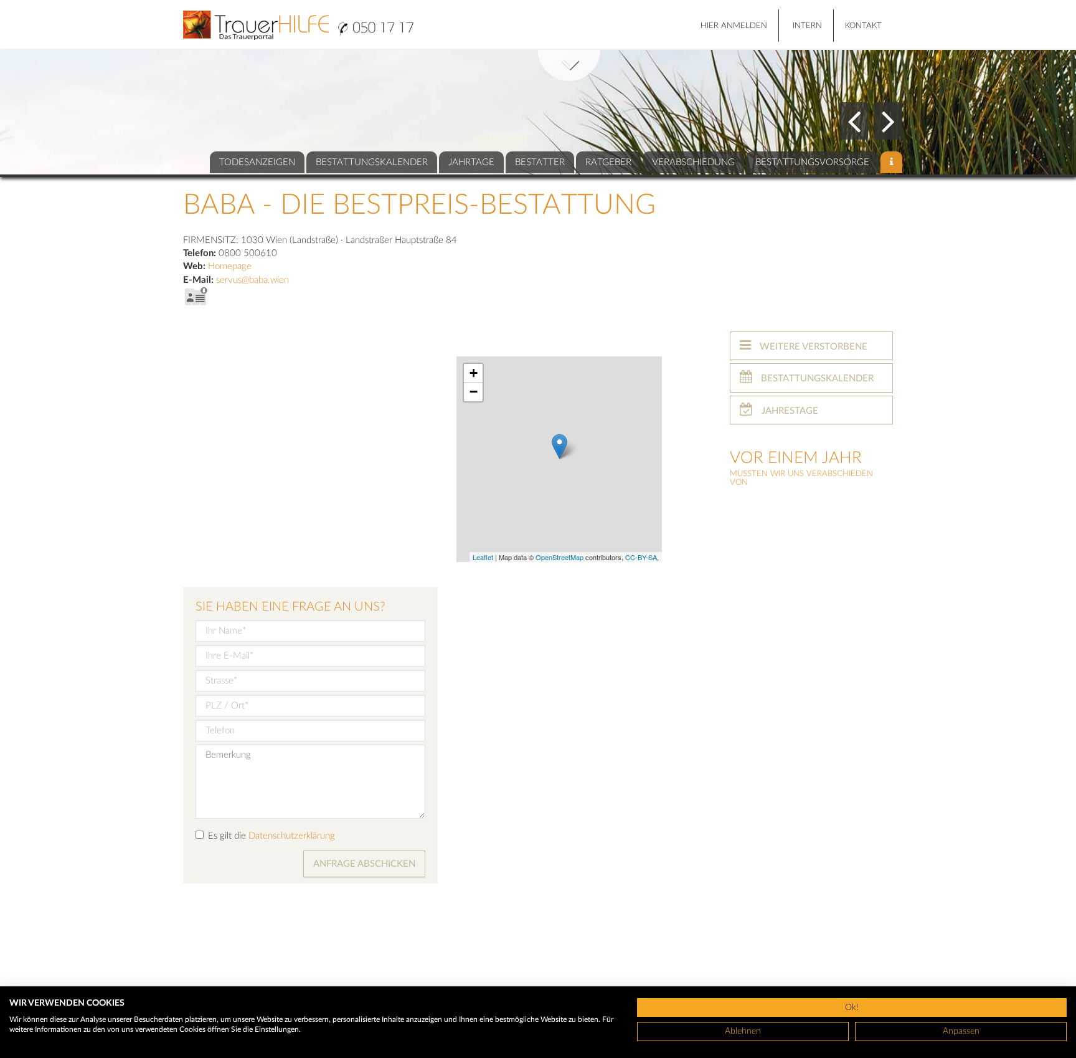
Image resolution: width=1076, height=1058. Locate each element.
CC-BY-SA (641, 557)
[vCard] (195, 296)
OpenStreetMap (559, 557)
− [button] (474, 391)
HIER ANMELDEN (734, 26)
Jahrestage (788, 411)
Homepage (230, 266)
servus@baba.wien (252, 280)
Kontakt (863, 26)
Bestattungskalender (816, 378)
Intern (807, 26)
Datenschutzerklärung (291, 836)
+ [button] (474, 373)
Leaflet (483, 557)
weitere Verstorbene (812, 346)
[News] (891, 162)
